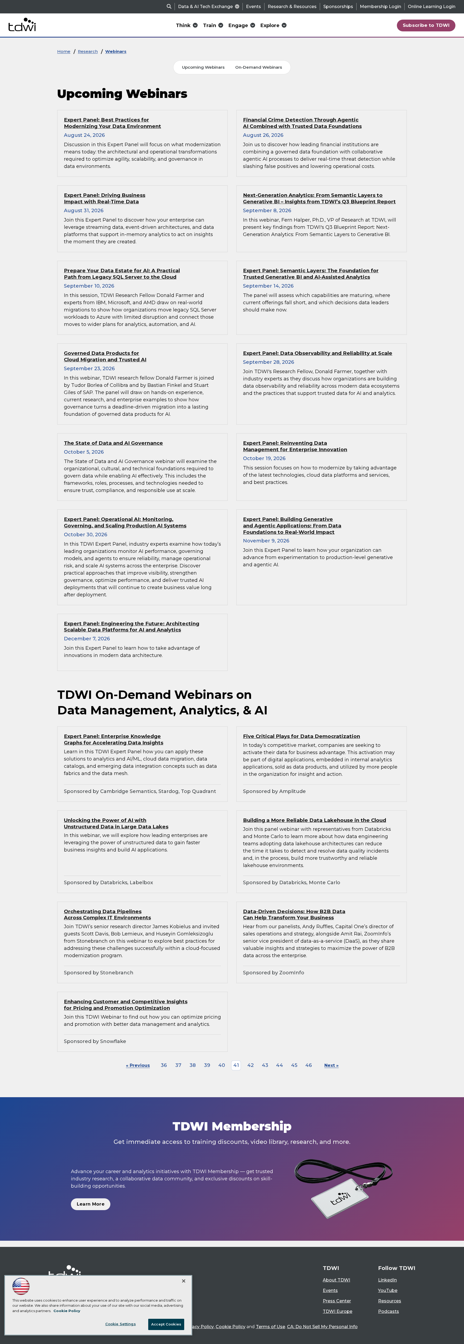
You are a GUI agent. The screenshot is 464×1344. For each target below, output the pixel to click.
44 (279, 1065)
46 (308, 1065)
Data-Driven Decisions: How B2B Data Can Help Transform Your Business (294, 914)
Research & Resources (292, 6)
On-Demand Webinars (258, 67)
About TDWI (336, 1280)
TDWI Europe (337, 1311)
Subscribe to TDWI (426, 25)
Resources (389, 1300)
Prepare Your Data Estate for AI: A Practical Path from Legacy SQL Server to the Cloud (122, 273)
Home (63, 51)
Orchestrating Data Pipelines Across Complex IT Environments (107, 914)
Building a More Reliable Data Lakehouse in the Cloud (314, 820)
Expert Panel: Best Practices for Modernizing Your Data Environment (112, 123)
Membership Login (380, 6)
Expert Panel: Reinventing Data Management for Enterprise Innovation (295, 446)
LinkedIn (387, 1280)
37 (178, 1065)
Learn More (90, 1204)
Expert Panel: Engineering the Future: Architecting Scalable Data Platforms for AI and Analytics (131, 626)
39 (207, 1065)
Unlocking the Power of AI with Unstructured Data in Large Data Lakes (116, 823)
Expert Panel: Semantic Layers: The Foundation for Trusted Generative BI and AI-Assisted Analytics (311, 273)
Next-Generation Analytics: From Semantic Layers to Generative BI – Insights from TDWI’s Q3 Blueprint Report (319, 198)
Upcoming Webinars (203, 67)
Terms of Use (270, 1326)
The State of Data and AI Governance (113, 443)
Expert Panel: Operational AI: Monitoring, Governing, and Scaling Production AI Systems (125, 522)
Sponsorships (338, 6)
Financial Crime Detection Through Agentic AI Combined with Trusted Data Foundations (302, 123)
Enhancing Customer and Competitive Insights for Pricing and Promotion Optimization (125, 1004)
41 (236, 1065)
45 (294, 1065)
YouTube (387, 1290)
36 (164, 1065)
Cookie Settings (120, 1324)
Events (253, 6)
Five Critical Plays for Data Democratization (301, 736)
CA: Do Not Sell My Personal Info (322, 1326)
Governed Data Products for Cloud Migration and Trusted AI (105, 356)
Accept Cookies (166, 1324)
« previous (138, 1065)
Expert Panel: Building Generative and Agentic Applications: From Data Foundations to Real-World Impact (292, 525)
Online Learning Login (431, 6)
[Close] (184, 1281)
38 (193, 1065)
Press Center (337, 1300)
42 (250, 1065)
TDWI (331, 1268)
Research (88, 51)
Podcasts (388, 1311)
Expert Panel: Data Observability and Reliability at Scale (317, 353)
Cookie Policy (230, 1326)
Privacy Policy (199, 1326)
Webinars (115, 51)
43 (265, 1065)
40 (221, 1065)
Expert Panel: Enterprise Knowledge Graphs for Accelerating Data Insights (113, 739)
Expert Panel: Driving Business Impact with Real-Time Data (104, 198)
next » (331, 1065)
